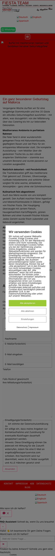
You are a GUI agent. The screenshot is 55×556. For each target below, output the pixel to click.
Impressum (33, 327)
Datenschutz (22, 327)
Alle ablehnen (27, 311)
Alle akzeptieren (27, 303)
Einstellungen (27, 319)
